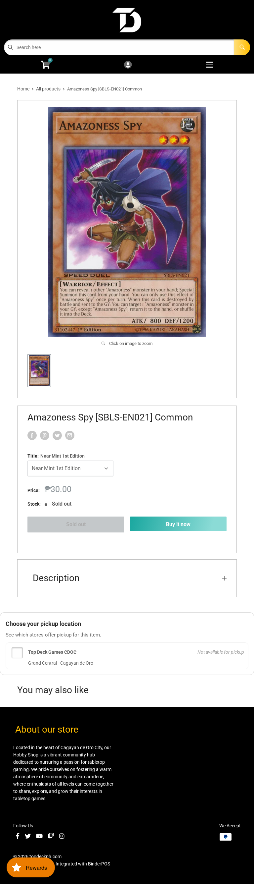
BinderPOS (99, 863)
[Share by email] (69, 435)
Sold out (76, 524)
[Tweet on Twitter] (57, 435)
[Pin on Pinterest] (44, 435)
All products (48, 88)
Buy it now (178, 524)
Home (23, 88)
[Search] (242, 47)
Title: (56, 456)
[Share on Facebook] (32, 435)
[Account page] (128, 65)
